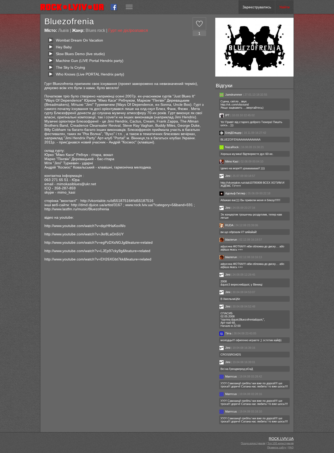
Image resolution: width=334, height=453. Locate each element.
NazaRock (232, 147)
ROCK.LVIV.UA (281, 439)
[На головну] (74, 7)
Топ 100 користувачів (280, 443)
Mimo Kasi (231, 161)
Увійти (284, 7)
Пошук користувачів (253, 443)
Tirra (228, 333)
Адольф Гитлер (235, 193)
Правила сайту (276, 447)
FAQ (291, 447)
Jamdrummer (233, 94)
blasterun (231, 239)
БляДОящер (233, 132)
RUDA (229, 225)
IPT (227, 115)
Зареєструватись (256, 7)
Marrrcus (231, 376)
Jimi (227, 175)
